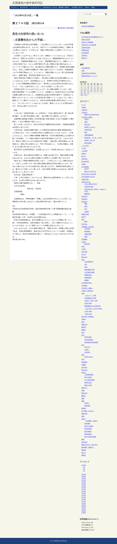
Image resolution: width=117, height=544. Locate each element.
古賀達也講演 (85, 47)
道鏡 (85, 236)
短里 (85, 206)
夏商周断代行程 (89, 269)
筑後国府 (84, 362)
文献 (82, 260)
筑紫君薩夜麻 (88, 135)
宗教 (82, 246)
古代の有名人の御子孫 (88, 174)
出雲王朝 (84, 159)
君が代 (86, 169)
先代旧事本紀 (85, 68)
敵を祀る (84, 257)
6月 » (86, 95)
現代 (82, 332)
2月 (84, 469)
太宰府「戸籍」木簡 (91, 301)
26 (94, 91)
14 (101, 88)
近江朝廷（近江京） (77, 7)
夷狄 (85, 203)
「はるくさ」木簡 (90, 295)
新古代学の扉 (24, 7)
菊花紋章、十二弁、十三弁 (93, 138)
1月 (84, 471)
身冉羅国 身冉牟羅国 (91, 342)
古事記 (83, 164)
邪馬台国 (84, 413)
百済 (82, 335)
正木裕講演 (85, 53)
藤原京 (83, 396)
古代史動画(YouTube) (88, 177)
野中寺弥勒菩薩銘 (90, 437)
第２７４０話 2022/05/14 (28, 23)
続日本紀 (84, 367)
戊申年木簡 (88, 303)
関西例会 (87, 194)
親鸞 (82, 398)
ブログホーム (14, 7)
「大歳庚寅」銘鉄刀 (91, 421)
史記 (85, 264)
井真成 (83, 153)
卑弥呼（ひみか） (90, 127)
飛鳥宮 (83, 455)
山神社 (86, 349)
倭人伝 (83, 156)
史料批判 (84, 202)
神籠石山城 (88, 382)
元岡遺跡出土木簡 (90, 298)
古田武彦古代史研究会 (88, 73)
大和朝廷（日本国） (88, 227)
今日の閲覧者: (86, 525)
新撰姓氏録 (88, 275)
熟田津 (83, 327)
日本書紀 (84, 285)
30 (85, 93)
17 (88, 89)
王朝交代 (84, 55)
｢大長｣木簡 (88, 311)
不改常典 (87, 229)
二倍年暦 (84, 151)
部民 (82, 416)
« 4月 (81, 95)
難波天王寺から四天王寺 (89, 445)
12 (94, 88)
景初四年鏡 (88, 429)
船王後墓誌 (88, 431)
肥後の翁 (84, 393)
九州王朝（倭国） (87, 117)
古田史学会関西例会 (88, 26)
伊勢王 (86, 119)
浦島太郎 (84, 324)
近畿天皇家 (88, 234)
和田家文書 (85, 50)
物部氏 (83, 330)
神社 (82, 345)
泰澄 (82, 322)
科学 (82, 359)
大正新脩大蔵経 (89, 272)
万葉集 (83, 107)
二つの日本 (85, 145)
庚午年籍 (84, 252)
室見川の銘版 (88, 426)
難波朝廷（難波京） (64, 7)
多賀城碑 (87, 423)
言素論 (93, 7)
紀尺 (85, 209)
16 (85, 89)
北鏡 (82, 70)
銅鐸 (82, 439)
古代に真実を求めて (91, 184)
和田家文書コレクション (89, 76)
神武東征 (87, 231)
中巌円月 (84, 110)
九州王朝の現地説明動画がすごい (92, 37)
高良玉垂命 (69, 28)
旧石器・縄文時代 (87, 291)
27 (98, 91)
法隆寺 (83, 319)
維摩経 (86, 280)
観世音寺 (87, 244)
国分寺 (87, 7)
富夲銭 (86, 403)
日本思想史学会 (86, 283)
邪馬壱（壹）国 (89, 140)
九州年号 (84, 112)
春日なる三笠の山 (90, 171)
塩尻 (85, 267)
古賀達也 (62, 28)
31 (88, 93)
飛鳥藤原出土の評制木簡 (92, 306)
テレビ (83, 105)
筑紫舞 (83, 365)
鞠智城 (83, 450)
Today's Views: (86, 522)
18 (91, 89)
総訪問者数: (85, 530)
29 (81, 93)
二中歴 (83, 148)
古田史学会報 (88, 186)
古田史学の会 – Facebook (50, 7)
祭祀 (82, 355)
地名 (82, 219)
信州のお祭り (88, 357)
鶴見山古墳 (88, 385)
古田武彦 (84, 196)
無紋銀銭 (87, 405)
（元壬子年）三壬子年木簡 (93, 308)
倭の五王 (87, 124)
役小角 (83, 254)
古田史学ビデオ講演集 (88, 45)
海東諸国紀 (88, 277)
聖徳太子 (84, 58)
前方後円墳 (85, 161)
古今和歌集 (85, 167)
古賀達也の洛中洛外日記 (27, 2)
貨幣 (82, 401)
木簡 (82, 293)
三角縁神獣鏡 (88, 374)
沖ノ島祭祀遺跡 (89, 380)
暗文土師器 (88, 377)
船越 (85, 221)
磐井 (85, 132)
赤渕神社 (87, 352)
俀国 (85, 122)
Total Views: (85, 527)
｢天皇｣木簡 (88, 314)
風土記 (83, 452)
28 (101, 91)
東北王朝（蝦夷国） (88, 316)
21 (101, 89)
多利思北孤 (88, 130)
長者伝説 (84, 442)
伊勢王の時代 (85, 39)
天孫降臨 (84, 239)
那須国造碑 (88, 434)
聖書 (82, 390)
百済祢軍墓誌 (88, 340)
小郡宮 (83, 249)
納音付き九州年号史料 (91, 114)
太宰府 (83, 242)
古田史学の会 (85, 182)
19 (94, 89)
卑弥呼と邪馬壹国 (87, 42)
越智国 (83, 408)
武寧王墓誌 (88, 337)
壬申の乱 (84, 224)
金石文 (83, 419)
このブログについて (35, 7)
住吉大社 (87, 347)
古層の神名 (85, 179)
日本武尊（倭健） (87, 288)
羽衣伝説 (84, 370)
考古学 (83, 373)
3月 (84, 467)
